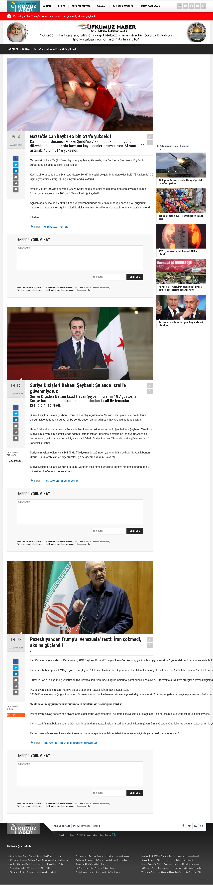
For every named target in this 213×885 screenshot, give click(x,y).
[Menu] (179, 6)
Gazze (55, 226)
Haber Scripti (105, 835)
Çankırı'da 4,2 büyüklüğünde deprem (91, 864)
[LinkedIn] (15, 171)
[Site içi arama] (203, 6)
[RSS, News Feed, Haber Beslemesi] (195, 826)
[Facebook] (15, 158)
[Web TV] (185, 6)
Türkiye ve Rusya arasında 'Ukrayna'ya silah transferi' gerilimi (101, 860)
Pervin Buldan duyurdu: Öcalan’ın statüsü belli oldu (98, 872)
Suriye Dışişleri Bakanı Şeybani (64, 480)
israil (46, 480)
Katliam (47, 226)
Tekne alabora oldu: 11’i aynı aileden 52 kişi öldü (30, 868)
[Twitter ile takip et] (189, 826)
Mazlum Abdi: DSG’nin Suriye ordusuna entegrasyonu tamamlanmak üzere (55, 17)
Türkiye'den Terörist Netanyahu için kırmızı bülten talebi (33, 872)
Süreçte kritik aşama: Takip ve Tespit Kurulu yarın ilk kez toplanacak (39, 860)
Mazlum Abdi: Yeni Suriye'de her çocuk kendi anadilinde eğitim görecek (35, 864)
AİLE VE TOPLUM (62, 826)
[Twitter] (15, 164)
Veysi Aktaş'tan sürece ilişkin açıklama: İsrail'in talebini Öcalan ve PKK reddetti (169, 872)
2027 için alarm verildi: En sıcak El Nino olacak (95, 868)
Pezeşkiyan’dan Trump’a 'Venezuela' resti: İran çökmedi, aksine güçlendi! (101, 856)
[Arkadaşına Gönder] (15, 177)
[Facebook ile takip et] (183, 826)
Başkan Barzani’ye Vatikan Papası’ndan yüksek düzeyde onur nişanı (170, 864)
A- (150, 142)
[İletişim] (197, 6)
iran (45, 742)
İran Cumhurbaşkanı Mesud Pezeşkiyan (78, 742)
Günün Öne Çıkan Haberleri (19, 846)
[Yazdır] (15, 183)
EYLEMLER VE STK (81, 826)
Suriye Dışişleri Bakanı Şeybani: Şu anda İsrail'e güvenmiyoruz (36, 856)
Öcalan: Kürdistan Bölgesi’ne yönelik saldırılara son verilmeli (167, 860)
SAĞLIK (96, 826)
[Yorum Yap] (15, 189)
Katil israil (64, 226)
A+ (150, 136)
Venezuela (54, 742)
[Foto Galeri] (191, 6)
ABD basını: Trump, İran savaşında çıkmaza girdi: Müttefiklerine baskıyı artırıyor (170, 868)
